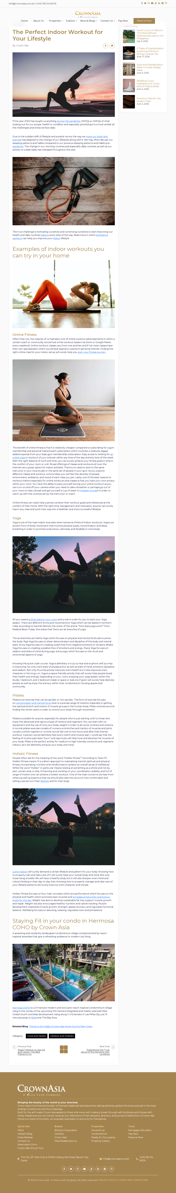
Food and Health (36, 1036)
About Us (38, 21)
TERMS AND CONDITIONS (133, 1180)
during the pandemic (68, 121)
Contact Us (107, 21)
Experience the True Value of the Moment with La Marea (95, 1052)
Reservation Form (27, 1145)
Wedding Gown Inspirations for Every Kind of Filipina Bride (148, 84)
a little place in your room (43, 619)
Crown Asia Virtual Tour (30, 1148)
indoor (56, 238)
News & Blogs (87, 21)
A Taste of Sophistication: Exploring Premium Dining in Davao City (150, 51)
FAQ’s (21, 1130)
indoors (45, 235)
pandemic (18, 146)
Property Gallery (100, 1141)
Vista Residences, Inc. (66, 1141)
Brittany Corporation (66, 1130)
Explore (70, 21)
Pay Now (123, 21)
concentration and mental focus (33, 703)
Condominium (99, 1134)
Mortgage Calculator (140, 1130)
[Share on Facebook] (105, 45)
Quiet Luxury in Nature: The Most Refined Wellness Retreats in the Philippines (150, 34)
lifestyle (44, 781)
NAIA (34, 1017)
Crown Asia (61, 1137)
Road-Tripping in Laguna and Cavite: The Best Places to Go (31, 1052)
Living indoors (20, 871)
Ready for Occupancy (103, 1137)
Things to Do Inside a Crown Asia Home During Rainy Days (60, 1026)
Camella (59, 1134)
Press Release (25, 1137)
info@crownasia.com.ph (22, 3)
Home (24, 21)
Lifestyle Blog (25, 1134)
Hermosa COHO (21, 1007)
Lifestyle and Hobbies (62, 1036)
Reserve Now (144, 21)
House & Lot (98, 1130)
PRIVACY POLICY (107, 1180)
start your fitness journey (91, 352)
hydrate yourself (89, 490)
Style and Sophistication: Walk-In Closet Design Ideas (150, 67)
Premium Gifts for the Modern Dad (149, 100)
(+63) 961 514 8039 (46, 3)
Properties (55, 21)
